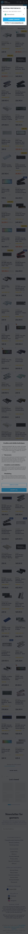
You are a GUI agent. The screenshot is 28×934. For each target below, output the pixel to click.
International (10, 14)
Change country (14, 19)
